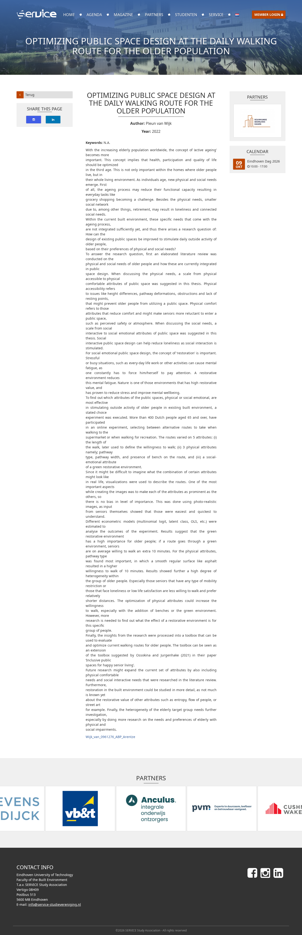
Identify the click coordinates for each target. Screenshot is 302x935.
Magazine (123, 14)
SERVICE (216, 14)
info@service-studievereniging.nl (54, 904)
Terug (29, 94)
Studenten (186, 14)
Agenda (94, 14)
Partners (154, 14)
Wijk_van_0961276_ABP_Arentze (110, 737)
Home (69, 14)
